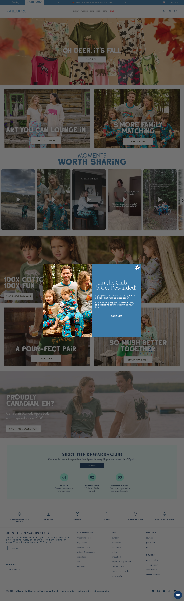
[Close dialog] (137, 267)
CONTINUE (116, 316)
